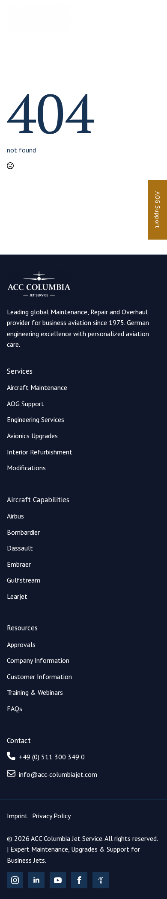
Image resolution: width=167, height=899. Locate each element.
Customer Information (39, 676)
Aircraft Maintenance (37, 387)
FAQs (14, 708)
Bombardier (23, 532)
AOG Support (25, 403)
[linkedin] (36, 880)
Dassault (20, 548)
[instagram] (15, 880)
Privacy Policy (51, 815)
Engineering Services (35, 419)
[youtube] (58, 880)
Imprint (17, 815)
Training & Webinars (35, 692)
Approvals (21, 644)
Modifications (26, 467)
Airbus (15, 516)
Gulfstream (23, 580)
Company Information (38, 660)
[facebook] (79, 880)
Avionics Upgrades (32, 435)
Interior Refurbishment (39, 452)
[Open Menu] (153, 18)
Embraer (19, 564)
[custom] (100, 880)
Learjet (17, 596)
